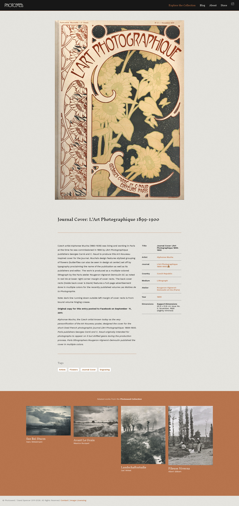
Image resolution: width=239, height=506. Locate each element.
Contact (64, 500)
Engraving (105, 370)
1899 (159, 297)
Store (224, 5)
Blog (202, 5)
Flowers (74, 370)
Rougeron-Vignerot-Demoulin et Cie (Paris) (168, 289)
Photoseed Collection (131, 399)
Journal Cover (89, 370)
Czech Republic (164, 273)
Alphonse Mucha (165, 257)
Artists (62, 370)
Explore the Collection (182, 5)
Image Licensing (78, 500)
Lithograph (162, 281)
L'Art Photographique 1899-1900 (167, 265)
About (213, 5)
